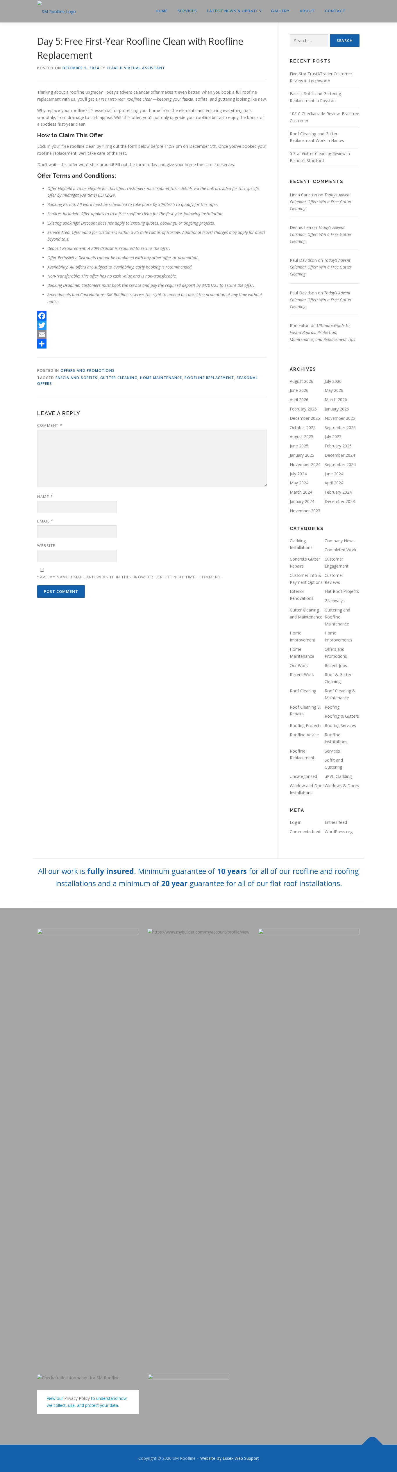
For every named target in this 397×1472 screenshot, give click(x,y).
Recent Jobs (336, 665)
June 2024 (334, 474)
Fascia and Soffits (77, 377)
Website (46, 545)
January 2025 (302, 455)
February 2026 (303, 409)
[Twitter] (152, 325)
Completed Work (340, 549)
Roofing (332, 707)
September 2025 (340, 427)
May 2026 (334, 390)
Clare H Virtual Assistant (136, 67)
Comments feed (305, 831)
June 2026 (299, 390)
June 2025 (299, 446)
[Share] (152, 344)
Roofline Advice (304, 734)
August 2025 (301, 436)
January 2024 (302, 501)
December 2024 (340, 455)
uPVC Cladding (338, 776)
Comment (49, 425)
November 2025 (340, 418)
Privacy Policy (77, 1398)
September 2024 (340, 464)
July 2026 (333, 381)
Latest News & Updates (234, 11)
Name (45, 496)
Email (45, 521)
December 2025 (305, 418)
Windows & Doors (342, 785)
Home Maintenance (161, 377)
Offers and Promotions (87, 370)
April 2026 (299, 399)
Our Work (299, 665)
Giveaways (335, 600)
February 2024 (338, 492)
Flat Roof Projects (342, 591)
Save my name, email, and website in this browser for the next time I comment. (129, 576)
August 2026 (301, 381)
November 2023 (305, 510)
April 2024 (334, 483)
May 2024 (299, 483)
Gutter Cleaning (119, 377)
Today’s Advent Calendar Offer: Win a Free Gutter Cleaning (321, 201)
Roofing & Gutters (342, 716)
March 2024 (301, 492)
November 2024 (305, 464)
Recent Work (302, 674)
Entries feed (336, 822)
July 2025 (333, 436)
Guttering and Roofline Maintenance (337, 617)
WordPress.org (339, 831)
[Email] (152, 334)
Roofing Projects (305, 725)
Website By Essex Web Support (229, 1458)
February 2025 (338, 446)
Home (162, 11)
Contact (335, 11)
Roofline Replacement (209, 377)
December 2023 (340, 501)
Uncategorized (303, 776)
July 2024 (298, 474)
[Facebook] (152, 316)
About (307, 11)
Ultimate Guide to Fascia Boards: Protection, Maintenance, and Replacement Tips (322, 332)
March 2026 (336, 399)
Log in (295, 822)
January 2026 (337, 409)
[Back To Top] (372, 1444)
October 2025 (303, 427)
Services (187, 11)
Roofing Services (340, 725)
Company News (340, 540)
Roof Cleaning (303, 691)
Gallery (280, 11)
